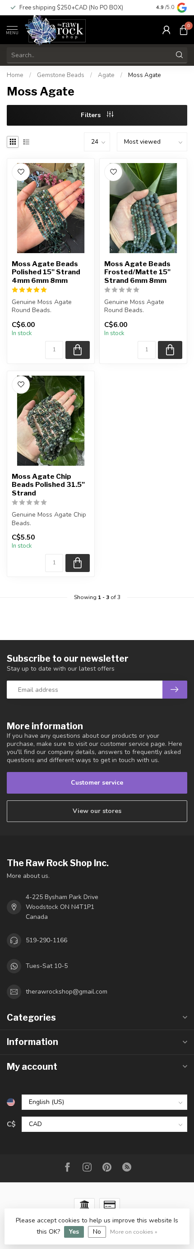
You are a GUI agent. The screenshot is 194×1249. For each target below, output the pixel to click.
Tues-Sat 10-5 (47, 966)
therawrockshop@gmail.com (66, 991)
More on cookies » (133, 1231)
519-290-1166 (46, 940)
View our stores (97, 811)
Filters (91, 115)
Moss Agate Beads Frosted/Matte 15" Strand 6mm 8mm (137, 272)
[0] (183, 30)
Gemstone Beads (60, 75)
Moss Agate (144, 75)
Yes (74, 1231)
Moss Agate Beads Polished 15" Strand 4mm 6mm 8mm (46, 272)
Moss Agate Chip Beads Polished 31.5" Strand (48, 484)
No (97, 1231)
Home (15, 75)
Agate (106, 75)
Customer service (97, 782)
